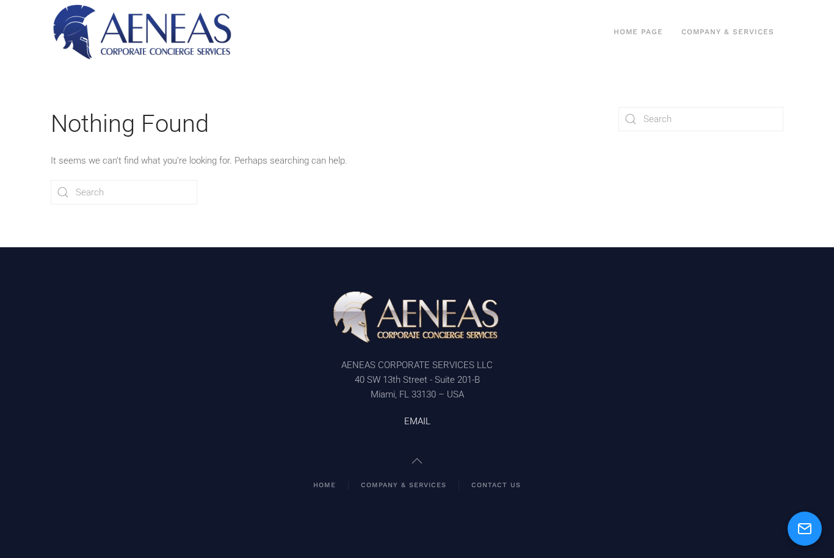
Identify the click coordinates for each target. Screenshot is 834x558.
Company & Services (727, 31)
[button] (417, 461)
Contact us (496, 485)
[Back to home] (142, 32)
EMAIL (417, 421)
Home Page (638, 31)
